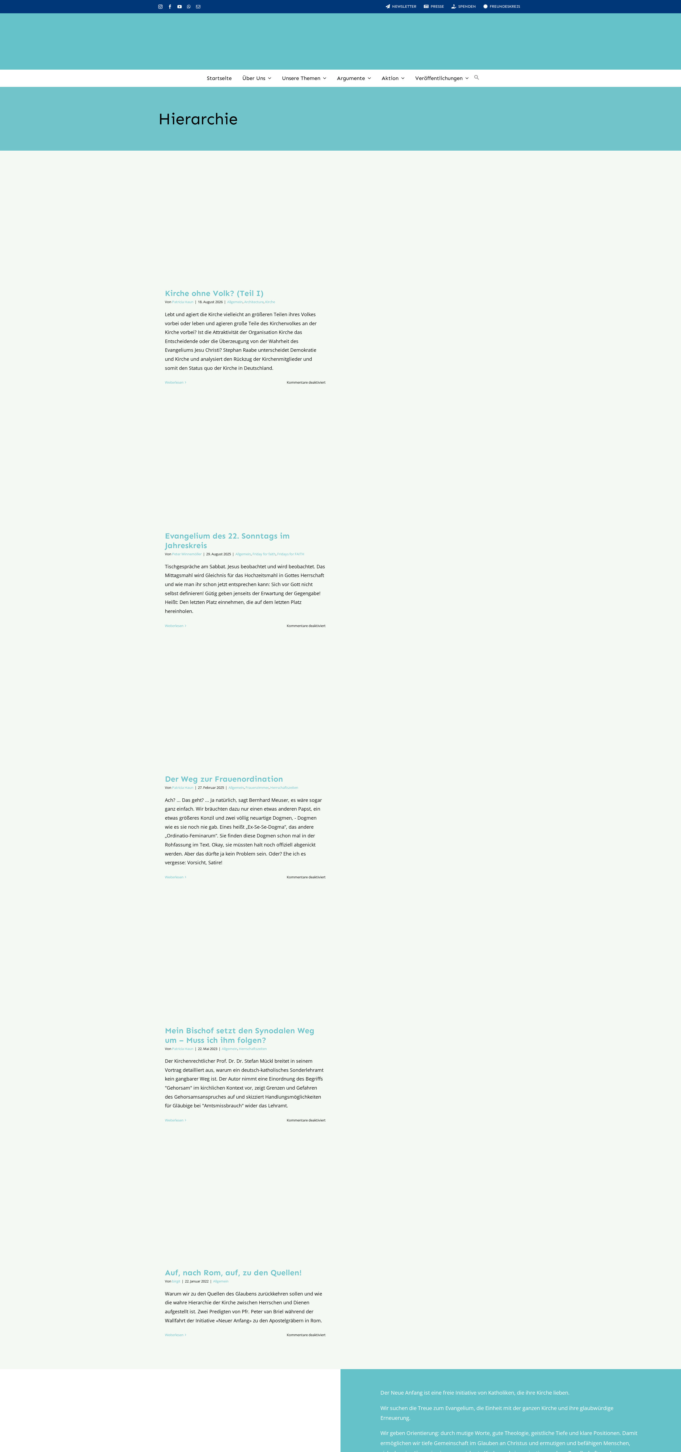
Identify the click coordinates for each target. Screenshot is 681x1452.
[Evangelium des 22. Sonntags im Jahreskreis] (245, 466)
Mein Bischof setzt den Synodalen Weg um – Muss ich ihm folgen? (239, 1035)
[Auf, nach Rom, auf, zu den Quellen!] (245, 1203)
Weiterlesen (174, 382)
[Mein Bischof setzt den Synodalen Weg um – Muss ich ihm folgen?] (245, 961)
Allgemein (235, 301)
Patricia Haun (182, 301)
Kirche (270, 301)
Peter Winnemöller (187, 554)
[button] (476, 78)
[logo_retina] (172, 1398)
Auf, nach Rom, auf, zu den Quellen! (233, 1272)
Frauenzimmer (257, 787)
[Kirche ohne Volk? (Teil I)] (245, 224)
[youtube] (179, 7)
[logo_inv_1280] (340, 21)
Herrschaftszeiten (284, 787)
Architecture (254, 301)
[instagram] (160, 7)
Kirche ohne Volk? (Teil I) (214, 293)
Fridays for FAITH (290, 554)
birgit (176, 1281)
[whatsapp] (189, 7)
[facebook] (170, 7)
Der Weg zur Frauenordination (224, 779)
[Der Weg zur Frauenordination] (245, 709)
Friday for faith (264, 554)
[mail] (198, 7)
